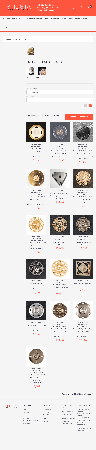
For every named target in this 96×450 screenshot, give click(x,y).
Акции (44, 418)
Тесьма (15, 19)
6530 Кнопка (83, 281)
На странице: (31, 96)
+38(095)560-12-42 (45, 7)
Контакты (84, 19)
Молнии (22, 19)
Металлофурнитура (34, 19)
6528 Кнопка (36, 281)
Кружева (63, 19)
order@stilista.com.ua (69, 418)
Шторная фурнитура (51, 19)
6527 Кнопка (83, 237)
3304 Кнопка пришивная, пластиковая (36, 146)
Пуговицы (6, 19)
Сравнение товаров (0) (78, 117)
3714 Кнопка (60, 190)
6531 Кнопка (36, 322)
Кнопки (18, 39)
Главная (9, 39)
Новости (45, 421)
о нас (6, 27)
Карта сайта (26, 423)
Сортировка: (31, 88)
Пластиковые (44, 78)
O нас (24, 409)
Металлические (33, 78)
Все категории (74, 19)
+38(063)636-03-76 (45, 5)
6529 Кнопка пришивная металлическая (59, 283)
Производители (47, 409)
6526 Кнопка (60, 237)
